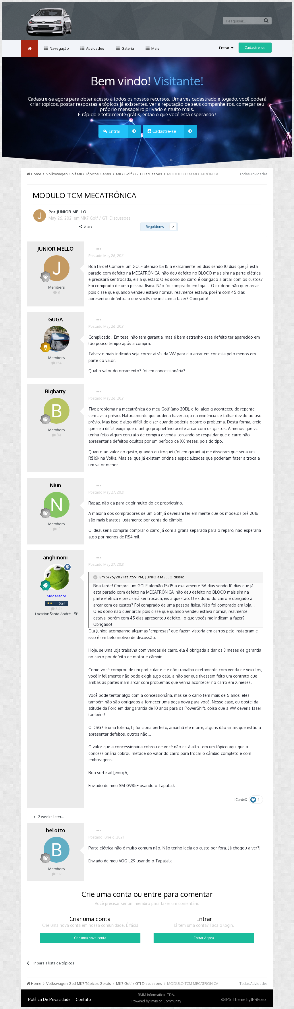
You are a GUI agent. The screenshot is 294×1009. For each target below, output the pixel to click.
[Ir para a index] (29, 48)
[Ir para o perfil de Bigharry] (56, 411)
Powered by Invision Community (156, 1001)
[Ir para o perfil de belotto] (56, 850)
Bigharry (55, 391)
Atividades (94, 48)
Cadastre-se (255, 47)
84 (58, 435)
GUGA (55, 319)
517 (58, 874)
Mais (154, 48)
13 (59, 529)
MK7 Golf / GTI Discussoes (106, 218)
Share (87, 226)
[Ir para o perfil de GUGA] (56, 339)
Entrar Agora (204, 938)
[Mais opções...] (99, 249)
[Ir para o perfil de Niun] (56, 505)
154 (58, 362)
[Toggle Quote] (95, 577)
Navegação (59, 48)
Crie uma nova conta (90, 938)
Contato (83, 999)
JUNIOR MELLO (71, 211)
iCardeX (241, 799)
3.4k (59, 608)
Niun (55, 485)
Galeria (127, 48)
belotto (55, 830)
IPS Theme (235, 999)
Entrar (225, 47)
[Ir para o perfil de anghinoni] (56, 577)
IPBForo (258, 999)
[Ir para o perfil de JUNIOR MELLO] (39, 215)
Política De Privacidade (49, 999)
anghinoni (55, 557)
